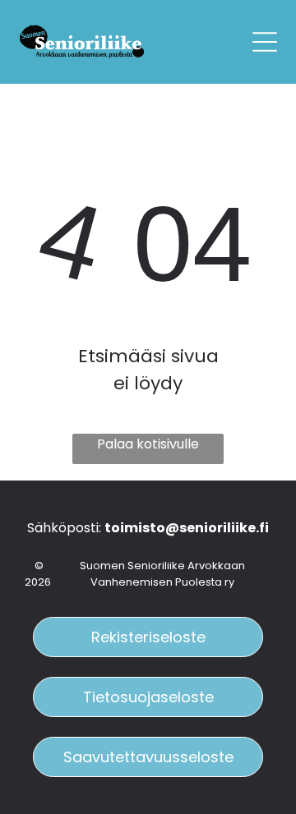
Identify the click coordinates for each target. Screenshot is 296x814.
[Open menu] (264, 42)
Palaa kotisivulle (148, 444)
